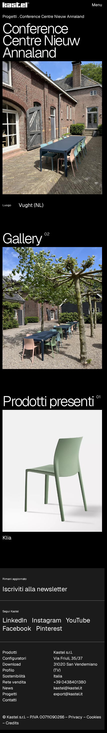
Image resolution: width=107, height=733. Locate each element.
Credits (12, 717)
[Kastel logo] (15, 4)
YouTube (78, 615)
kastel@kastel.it (68, 682)
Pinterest (49, 623)
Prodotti (9, 646)
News (7, 682)
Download (11, 658)
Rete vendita (14, 676)
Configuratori (14, 652)
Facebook (16, 623)
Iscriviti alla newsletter (34, 583)
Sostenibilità (13, 670)
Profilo (8, 664)
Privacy (75, 711)
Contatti (9, 694)
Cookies (94, 711)
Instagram (46, 615)
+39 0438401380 (70, 676)
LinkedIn (14, 615)
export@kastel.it (68, 688)
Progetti (9, 16)
